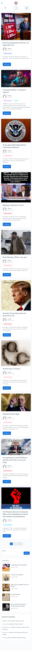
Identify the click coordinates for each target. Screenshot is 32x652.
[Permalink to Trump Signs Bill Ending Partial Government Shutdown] (16, 130)
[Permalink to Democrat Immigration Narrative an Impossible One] (16, 26)
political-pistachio (7, 53)
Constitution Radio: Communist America (14, 91)
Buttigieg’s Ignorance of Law (13, 205)
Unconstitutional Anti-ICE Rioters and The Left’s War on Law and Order (15, 459)
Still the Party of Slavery (11, 368)
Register (27, 8)
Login (16, 8)
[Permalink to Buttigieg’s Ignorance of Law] (16, 187)
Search (4, 550)
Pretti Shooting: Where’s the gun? (15, 257)
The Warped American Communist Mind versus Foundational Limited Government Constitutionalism (15, 514)
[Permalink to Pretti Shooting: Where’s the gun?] (16, 242)
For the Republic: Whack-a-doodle (16, 621)
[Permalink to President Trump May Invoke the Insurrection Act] (16, 295)
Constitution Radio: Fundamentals (19, 565)
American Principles (15, 594)
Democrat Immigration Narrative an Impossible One (16, 43)
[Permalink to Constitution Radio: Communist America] (16, 78)
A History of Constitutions (17, 574)
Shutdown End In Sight (11, 414)
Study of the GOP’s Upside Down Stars (17, 637)
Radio (16, 100)
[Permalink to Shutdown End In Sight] (16, 402)
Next (20, 544)
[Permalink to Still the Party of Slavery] (16, 353)
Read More (6, 64)
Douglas (9, 48)
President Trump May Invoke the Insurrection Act (14, 314)
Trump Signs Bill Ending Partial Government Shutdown (14, 146)
